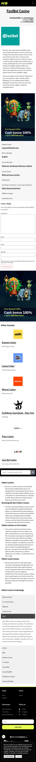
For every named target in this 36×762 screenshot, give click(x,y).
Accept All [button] (18, 756)
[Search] (32, 472)
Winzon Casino (9, 389)
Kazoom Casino (9, 342)
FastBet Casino (18, 10)
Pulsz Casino (8, 436)
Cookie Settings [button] (9, 756)
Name (2, 237)
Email (2, 244)
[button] (33, 3)
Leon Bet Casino (9, 459)
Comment (4, 213)
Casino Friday (8, 365)
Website (3, 252)
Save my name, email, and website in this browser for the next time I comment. (17, 261)
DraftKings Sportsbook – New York (18, 412)
